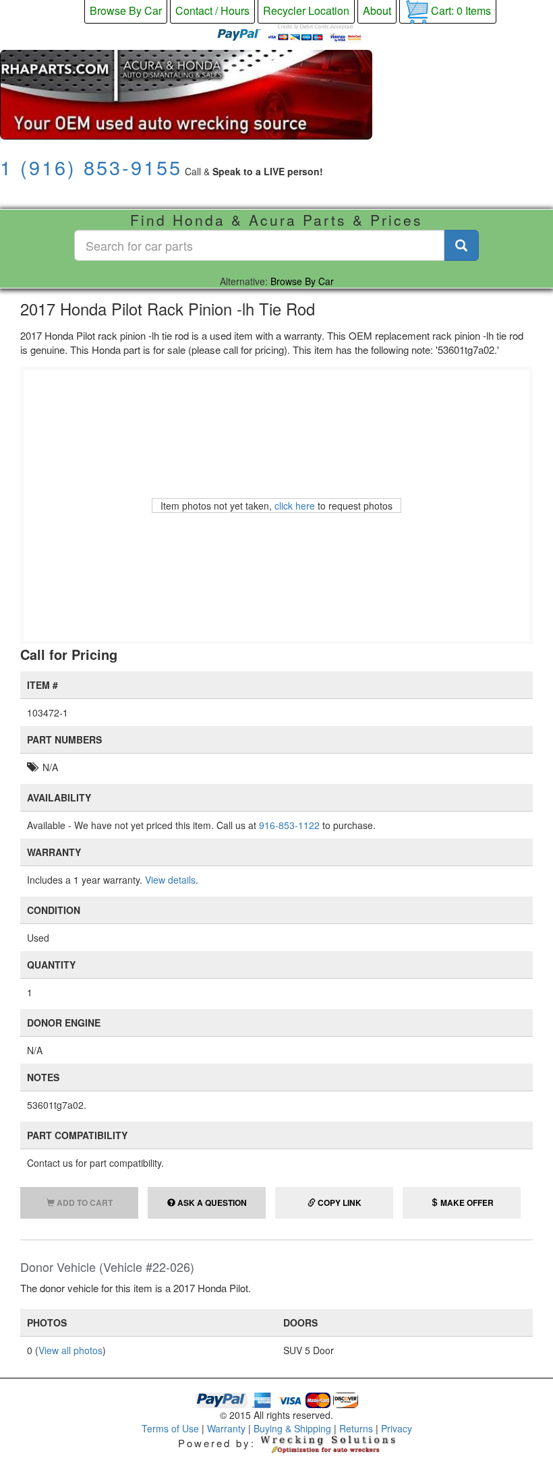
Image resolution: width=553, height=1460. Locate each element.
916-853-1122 (289, 825)
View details (170, 879)
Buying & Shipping (292, 1428)
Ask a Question (211, 1202)
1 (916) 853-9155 (91, 167)
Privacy (396, 1428)
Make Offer (466, 1202)
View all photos (70, 1350)
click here (294, 505)
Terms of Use (170, 1428)
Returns (356, 1428)
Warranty (226, 1428)
